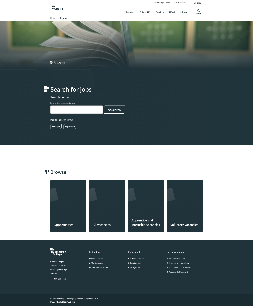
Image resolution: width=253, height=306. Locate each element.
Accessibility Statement (178, 272)
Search (198, 13)
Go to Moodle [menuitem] (180, 3)
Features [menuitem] (130, 12)
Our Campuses (97, 263)
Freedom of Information (179, 263)
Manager (56, 126)
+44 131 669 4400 (58, 279)
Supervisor (70, 126)
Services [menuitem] (160, 12)
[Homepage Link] (68, 252)
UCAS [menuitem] (172, 12)
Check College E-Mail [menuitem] (161, 3)
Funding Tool (135, 263)
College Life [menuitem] (145, 12)
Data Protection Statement (180, 267)
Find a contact (97, 258)
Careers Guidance (137, 258)
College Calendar (137, 267)
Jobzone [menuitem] (184, 12)
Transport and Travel (99, 267)
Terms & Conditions (177, 258)
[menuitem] (197, 3)
